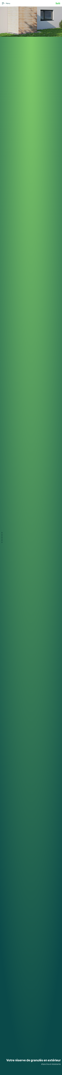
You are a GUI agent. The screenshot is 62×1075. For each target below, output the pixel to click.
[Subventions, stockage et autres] (1, 542)
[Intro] (1, 532)
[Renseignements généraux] (1, 534)
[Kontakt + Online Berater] (1, 537)
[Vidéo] (1, 535)
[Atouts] (1, 539)
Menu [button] (8, 3)
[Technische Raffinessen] (1, 540)
